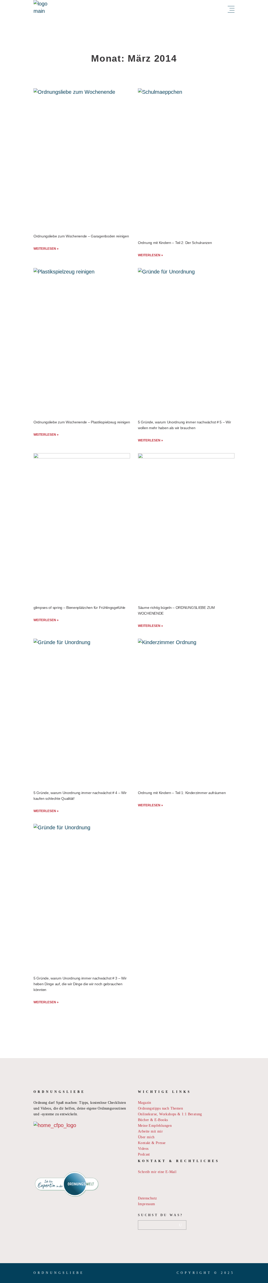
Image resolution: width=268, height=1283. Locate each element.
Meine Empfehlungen (155, 1126)
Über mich (146, 1137)
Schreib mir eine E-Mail (157, 1172)
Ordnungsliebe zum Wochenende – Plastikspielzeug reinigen (82, 422)
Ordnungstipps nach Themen (160, 1108)
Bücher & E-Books (153, 1120)
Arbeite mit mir (150, 1131)
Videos (143, 1149)
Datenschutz (147, 1198)
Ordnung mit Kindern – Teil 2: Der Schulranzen (175, 243)
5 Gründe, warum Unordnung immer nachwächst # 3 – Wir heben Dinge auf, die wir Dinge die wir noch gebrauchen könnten (80, 984)
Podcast (144, 1154)
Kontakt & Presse (151, 1143)
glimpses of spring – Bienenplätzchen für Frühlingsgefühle (79, 607)
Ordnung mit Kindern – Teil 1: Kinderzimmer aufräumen (182, 793)
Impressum (146, 1204)
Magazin (144, 1103)
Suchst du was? (160, 1215)
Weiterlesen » (46, 248)
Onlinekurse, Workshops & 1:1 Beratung (170, 1114)
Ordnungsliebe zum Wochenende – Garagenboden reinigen (81, 236)
